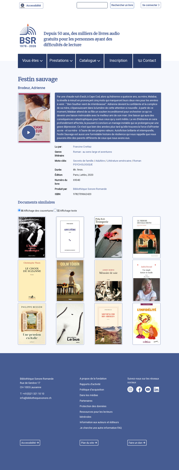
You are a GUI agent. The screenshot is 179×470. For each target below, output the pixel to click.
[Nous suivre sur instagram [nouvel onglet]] (130, 389)
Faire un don (135, 442)
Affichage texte (68, 210)
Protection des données (93, 406)
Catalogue (88, 60)
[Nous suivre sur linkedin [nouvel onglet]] (156, 389)
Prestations (60, 60)
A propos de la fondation (93, 378)
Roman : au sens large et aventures (92, 151)
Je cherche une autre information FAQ (101, 427)
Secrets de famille (83, 160)
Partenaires (86, 400)
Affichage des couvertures (38, 210)
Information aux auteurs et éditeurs (99, 422)
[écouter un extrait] (29, 132)
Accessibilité (33, 5)
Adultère (100, 160)
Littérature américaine (119, 160)
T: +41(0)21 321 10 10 (32, 393)
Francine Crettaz (82, 146)
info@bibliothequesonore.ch (35, 398)
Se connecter (150, 5)
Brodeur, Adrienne (31, 88)
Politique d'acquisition (92, 389)
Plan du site (87, 442)
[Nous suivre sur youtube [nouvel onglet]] (148, 389)
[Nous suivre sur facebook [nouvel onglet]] (139, 389)
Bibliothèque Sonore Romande (90, 188)
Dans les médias (89, 395)
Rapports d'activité (90, 384)
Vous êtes (31, 60)
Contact (149, 60)
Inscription (118, 60)
